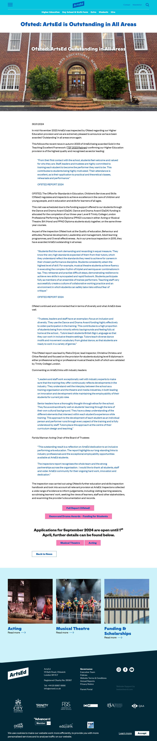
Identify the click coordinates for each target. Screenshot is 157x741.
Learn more (125, 733)
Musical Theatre (70, 542)
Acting (93, 542)
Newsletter (137, 4)
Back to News (44, 554)
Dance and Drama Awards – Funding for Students (78, 516)
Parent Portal (86, 689)
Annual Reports (87, 680)
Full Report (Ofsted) (78, 508)
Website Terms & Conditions (93, 677)
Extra (93, 12)
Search (147, 5)
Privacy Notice (87, 683)
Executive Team (87, 671)
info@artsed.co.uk (52, 688)
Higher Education (51, 12)
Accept (142, 733)
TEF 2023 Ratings (77, 147)
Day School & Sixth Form (75, 12)
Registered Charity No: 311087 (58, 680)
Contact (126, 4)
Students (103, 12)
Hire (113, 12)
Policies (83, 674)
